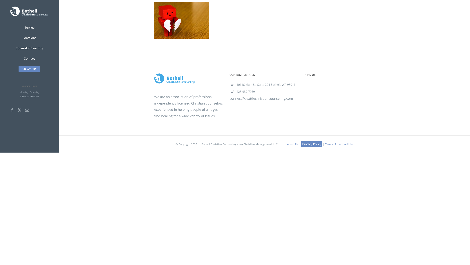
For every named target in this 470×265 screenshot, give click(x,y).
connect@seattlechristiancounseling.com (261, 98)
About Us (292, 144)
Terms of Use (333, 144)
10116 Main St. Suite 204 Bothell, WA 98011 (265, 85)
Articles (348, 144)
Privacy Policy (311, 144)
